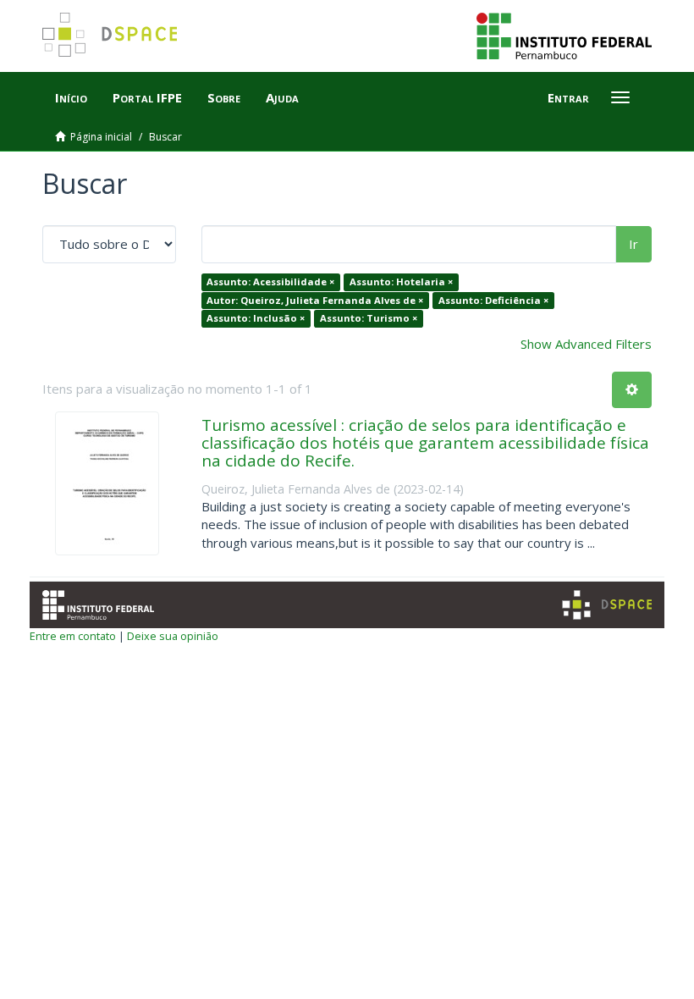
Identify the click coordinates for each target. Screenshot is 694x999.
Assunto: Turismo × (368, 318)
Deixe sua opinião (172, 635)
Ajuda (282, 97)
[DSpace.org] (607, 605)
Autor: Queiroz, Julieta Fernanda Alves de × (315, 300)
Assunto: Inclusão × (256, 318)
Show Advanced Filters (586, 343)
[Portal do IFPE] (564, 34)
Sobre (223, 97)
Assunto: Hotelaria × (401, 281)
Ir (633, 243)
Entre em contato (73, 635)
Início (71, 97)
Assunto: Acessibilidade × (270, 281)
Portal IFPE (147, 97)
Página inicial (101, 137)
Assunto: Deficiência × (493, 300)
